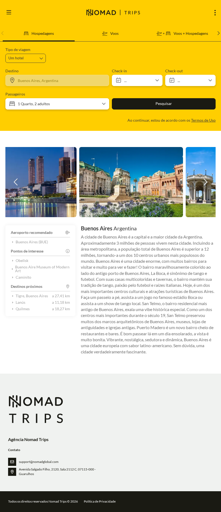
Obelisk (22, 260)
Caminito (23, 277)
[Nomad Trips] (35, 409)
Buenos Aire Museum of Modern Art (42, 269)
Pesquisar (164, 103)
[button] (2, 33)
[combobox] (57, 80)
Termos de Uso (203, 120)
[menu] (215, 13)
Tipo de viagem (17, 49)
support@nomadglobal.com (38, 462)
